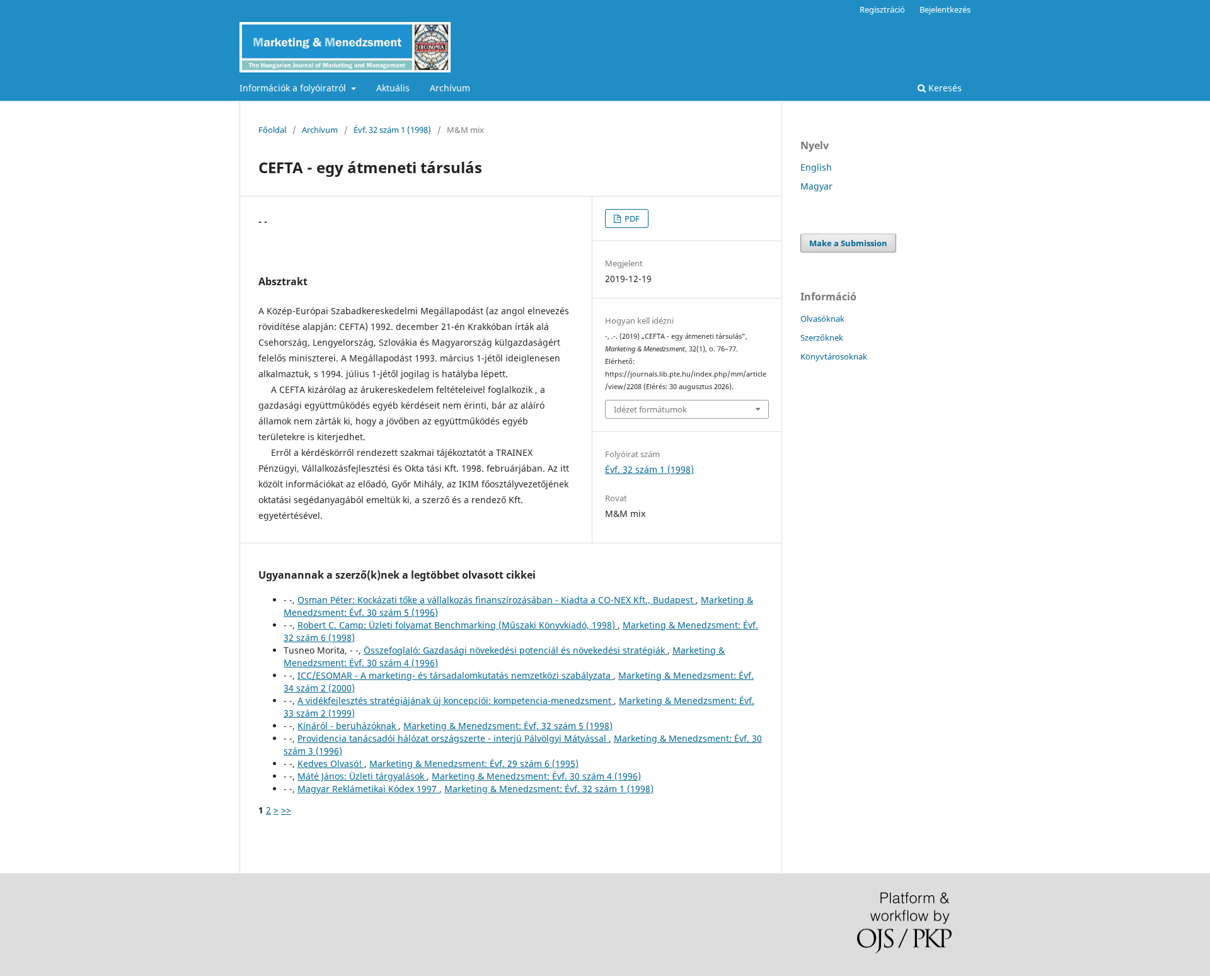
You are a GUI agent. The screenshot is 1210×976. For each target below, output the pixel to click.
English (816, 167)
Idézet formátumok (650, 409)
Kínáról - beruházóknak (347, 726)
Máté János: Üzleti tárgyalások (362, 776)
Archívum (450, 88)
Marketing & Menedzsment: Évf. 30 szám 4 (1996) (536, 776)
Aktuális (393, 88)
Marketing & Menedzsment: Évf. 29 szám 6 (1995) (474, 763)
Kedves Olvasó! (330, 763)
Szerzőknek (821, 337)
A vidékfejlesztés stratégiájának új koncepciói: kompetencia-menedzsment (455, 700)
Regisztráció (882, 9)
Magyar (816, 186)
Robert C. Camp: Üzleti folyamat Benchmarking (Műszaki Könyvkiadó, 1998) (457, 625)
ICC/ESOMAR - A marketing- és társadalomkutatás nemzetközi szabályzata (455, 675)
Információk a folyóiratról (294, 88)
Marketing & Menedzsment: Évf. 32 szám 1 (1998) (549, 789)
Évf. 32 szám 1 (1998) (392, 129)
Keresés (944, 88)
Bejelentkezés (945, 9)
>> (286, 810)
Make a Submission (848, 243)
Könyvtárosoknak (833, 356)
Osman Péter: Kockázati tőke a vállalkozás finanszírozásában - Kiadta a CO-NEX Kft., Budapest (496, 600)
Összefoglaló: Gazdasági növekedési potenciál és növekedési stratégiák (515, 650)
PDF (631, 218)
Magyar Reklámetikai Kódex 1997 (368, 789)
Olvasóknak (822, 318)
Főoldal (272, 129)
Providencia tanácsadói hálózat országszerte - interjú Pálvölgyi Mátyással (453, 738)
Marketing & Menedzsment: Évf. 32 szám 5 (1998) (508, 726)
